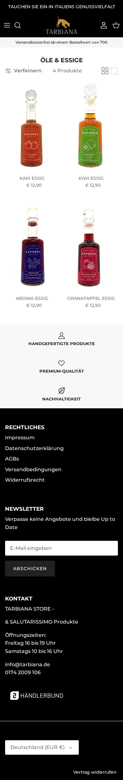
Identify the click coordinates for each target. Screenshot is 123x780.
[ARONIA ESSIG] (32, 247)
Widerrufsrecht (25, 480)
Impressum (20, 438)
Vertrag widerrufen (95, 772)
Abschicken (30, 568)
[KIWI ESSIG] (91, 127)
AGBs (12, 459)
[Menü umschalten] (7, 25)
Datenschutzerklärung (34, 448)
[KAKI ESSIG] (32, 127)
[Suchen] (21, 25)
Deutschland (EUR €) (37, 747)
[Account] (102, 25)
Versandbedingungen (33, 469)
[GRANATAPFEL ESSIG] (91, 247)
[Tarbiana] (61, 25)
